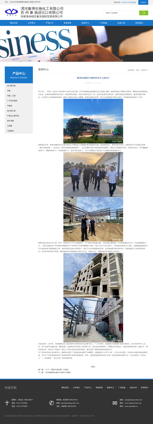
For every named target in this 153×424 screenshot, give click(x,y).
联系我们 (139, 23)
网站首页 (14, 23)
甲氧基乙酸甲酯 (13, 116)
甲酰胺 (9, 106)
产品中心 (49, 23)
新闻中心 (85, 23)
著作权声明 (65, 416)
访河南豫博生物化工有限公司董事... (58, 372)
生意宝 (58, 416)
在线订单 (121, 23)
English (143, 2)
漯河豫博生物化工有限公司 (26, 2)
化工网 (52, 416)
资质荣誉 (67, 23)
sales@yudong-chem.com (133, 400)
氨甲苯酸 (10, 121)
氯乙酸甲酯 (11, 86)
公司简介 (32, 23)
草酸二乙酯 (11, 96)
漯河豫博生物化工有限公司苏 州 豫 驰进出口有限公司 (42, 10)
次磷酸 (9, 126)
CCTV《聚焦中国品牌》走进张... (57, 369)
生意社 (47, 416)
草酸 (9, 91)
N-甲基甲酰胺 (12, 101)
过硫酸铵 (10, 131)
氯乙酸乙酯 (11, 111)
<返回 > (93, 367)
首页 (137, 70)
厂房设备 (103, 23)
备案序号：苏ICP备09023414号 (83, 416)
